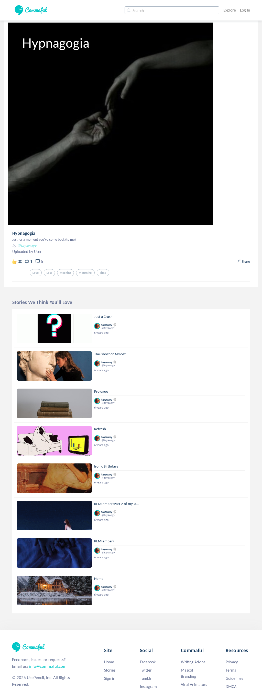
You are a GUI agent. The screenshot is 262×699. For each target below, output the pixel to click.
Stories (109, 670)
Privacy (232, 662)
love (35, 273)
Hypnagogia (23, 233)
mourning (85, 273)
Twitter (146, 670)
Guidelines (234, 678)
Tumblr (146, 678)
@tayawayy (26, 245)
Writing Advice (193, 662)
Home (98, 578)
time (103, 273)
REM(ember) (104, 541)
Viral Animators (194, 684)
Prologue (101, 391)
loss (49, 273)
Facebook (148, 662)
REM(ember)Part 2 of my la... (116, 503)
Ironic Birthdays (106, 466)
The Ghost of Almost (110, 354)
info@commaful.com (48, 666)
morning (65, 273)
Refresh (100, 429)
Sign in (109, 678)
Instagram (148, 686)
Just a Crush (103, 316)
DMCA (231, 686)
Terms (231, 670)
